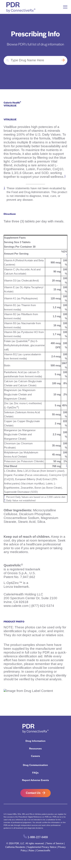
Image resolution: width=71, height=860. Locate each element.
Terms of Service (54, 843)
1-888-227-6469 (38, 837)
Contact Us (33, 792)
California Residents (15, 847)
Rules (31, 850)
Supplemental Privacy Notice (41, 847)
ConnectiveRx (43, 850)
